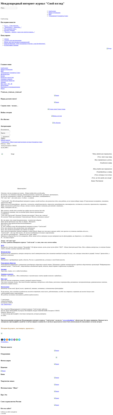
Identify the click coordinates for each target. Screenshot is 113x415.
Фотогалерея (4, 85)
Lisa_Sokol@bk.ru (6, 304)
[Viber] (14, 340)
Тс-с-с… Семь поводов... (11, 25)
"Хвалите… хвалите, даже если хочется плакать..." (19, 32)
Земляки (3, 82)
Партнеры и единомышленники (10, 87)
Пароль (3, 133)
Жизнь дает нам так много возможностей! (17, 42)
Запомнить (6, 136)
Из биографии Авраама (11, 45)
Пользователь (5, 129)
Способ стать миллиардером (12, 40)
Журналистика (5, 74)
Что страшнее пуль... (10, 29)
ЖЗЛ (2, 71)
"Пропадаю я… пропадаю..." (13, 27)
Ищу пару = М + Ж (6, 84)
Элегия (6, 39)
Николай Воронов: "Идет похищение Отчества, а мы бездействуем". (25, 43)
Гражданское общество (7, 80)
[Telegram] (12, 340)
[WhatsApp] (17, 340)
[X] (2, 340)
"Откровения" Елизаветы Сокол (10, 72)
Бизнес (3, 76)
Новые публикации (7, 69)
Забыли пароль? (5, 140)
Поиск (3, 88)
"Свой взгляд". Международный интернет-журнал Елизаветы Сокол (21, 142)
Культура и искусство (7, 77)
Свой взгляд (4, 68)
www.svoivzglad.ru (68, 320)
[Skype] (19, 340)
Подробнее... (5, 342)
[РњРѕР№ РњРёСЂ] (9, 340)
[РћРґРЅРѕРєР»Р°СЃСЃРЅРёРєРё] (7, 340)
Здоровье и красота (6, 79)
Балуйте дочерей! (9, 30)
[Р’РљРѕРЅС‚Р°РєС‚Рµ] (4, 340)
